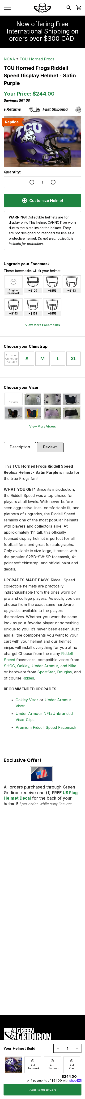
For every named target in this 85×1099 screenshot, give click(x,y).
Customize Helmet (46, 200)
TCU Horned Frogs (37, 59)
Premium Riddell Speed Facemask (46, 727)
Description (20, 447)
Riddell (28, 678)
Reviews (50, 447)
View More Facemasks (42, 325)
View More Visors (42, 426)
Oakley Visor (27, 699)
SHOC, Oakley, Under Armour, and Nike (40, 665)
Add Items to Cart (43, 1089)
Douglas (64, 672)
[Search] (69, 8)
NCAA (9, 59)
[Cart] (78, 8)
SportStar (46, 672)
